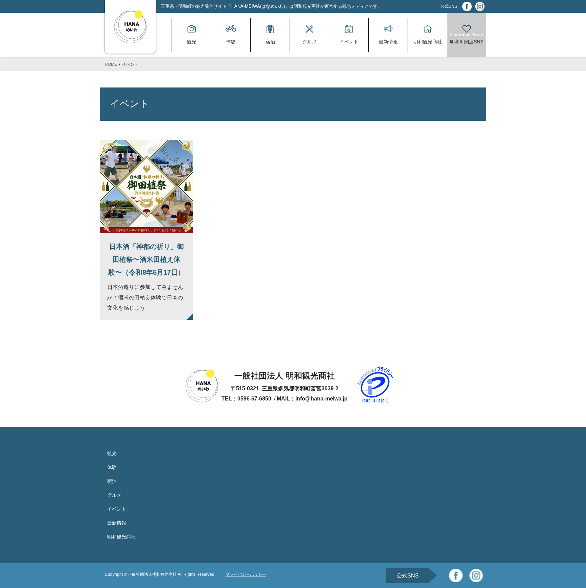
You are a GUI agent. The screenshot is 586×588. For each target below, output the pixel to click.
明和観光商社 (121, 537)
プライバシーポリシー (246, 574)
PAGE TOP (566, 564)
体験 (112, 467)
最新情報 (116, 523)
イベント (116, 509)
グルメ (114, 495)
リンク (146, 230)
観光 (112, 453)
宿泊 (112, 481)
